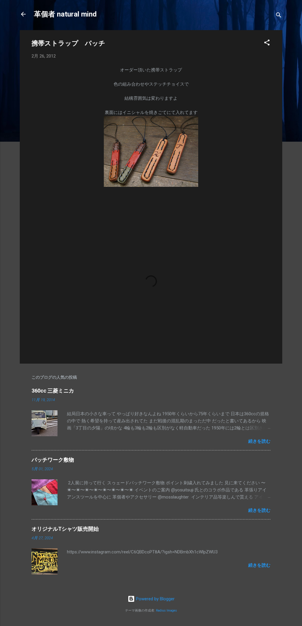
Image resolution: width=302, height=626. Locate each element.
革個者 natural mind (65, 14)
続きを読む (259, 441)
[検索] (278, 16)
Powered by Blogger (155, 599)
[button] (266, 43)
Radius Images (166, 610)
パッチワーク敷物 (53, 460)
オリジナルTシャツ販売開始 (65, 529)
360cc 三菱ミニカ (55, 391)
